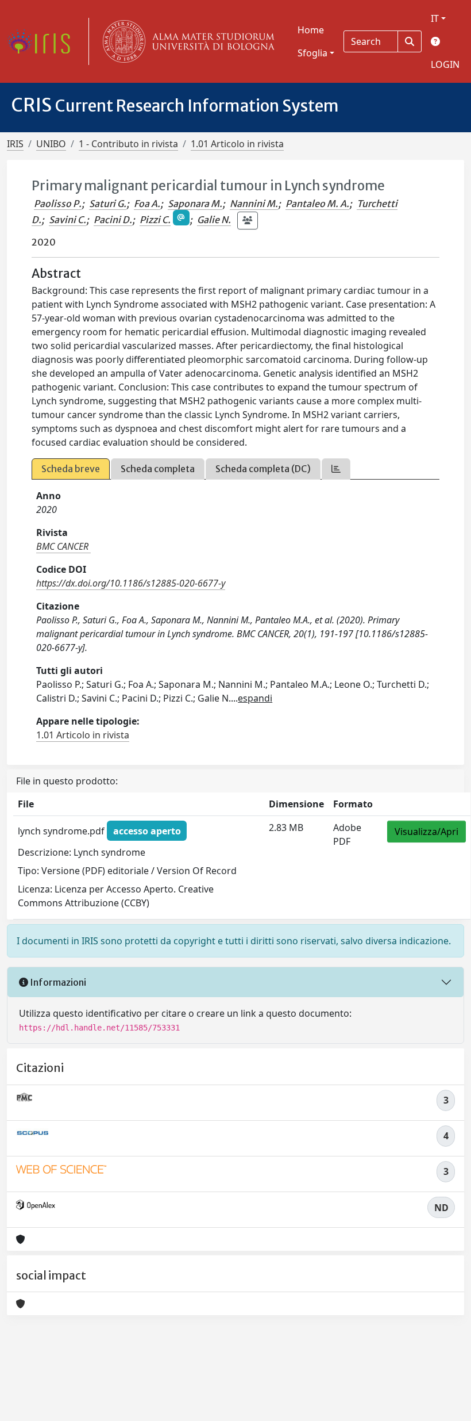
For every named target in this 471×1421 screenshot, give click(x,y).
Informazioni (57, 982)
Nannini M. (254, 203)
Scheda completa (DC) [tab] (263, 468)
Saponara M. (195, 203)
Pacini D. (113, 219)
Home (311, 30)
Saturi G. (107, 203)
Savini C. (67, 219)
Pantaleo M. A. (317, 203)
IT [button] (435, 18)
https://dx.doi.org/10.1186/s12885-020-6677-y (130, 583)
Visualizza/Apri (426, 831)
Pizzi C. (155, 219)
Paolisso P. (58, 203)
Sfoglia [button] (312, 53)
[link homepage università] (186, 41)
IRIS (15, 143)
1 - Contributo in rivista (128, 143)
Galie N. (214, 219)
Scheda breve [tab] (70, 468)
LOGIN (445, 64)
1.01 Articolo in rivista (237, 143)
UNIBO (51, 143)
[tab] (336, 469)
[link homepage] (43, 41)
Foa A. (147, 203)
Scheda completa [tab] (158, 468)
